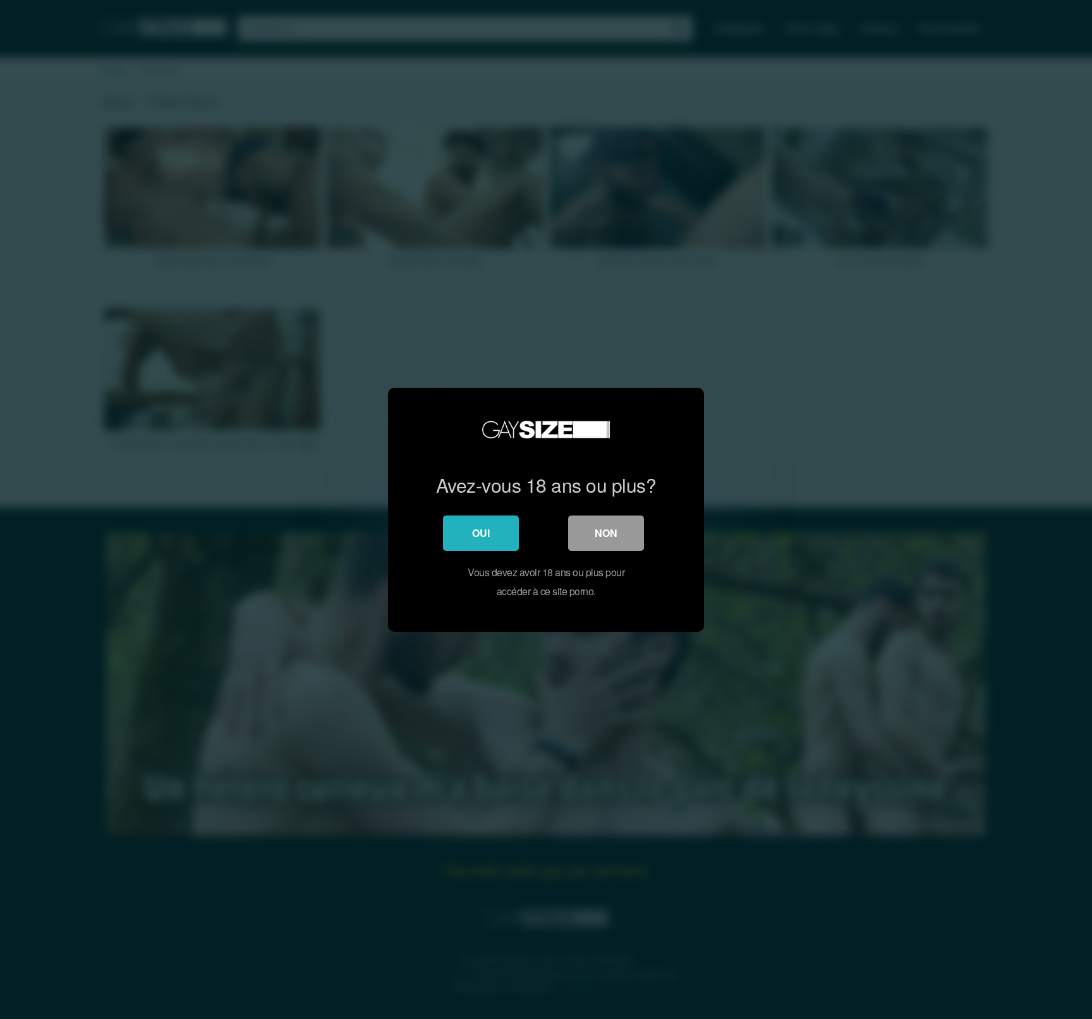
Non (606, 533)
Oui (481, 533)
